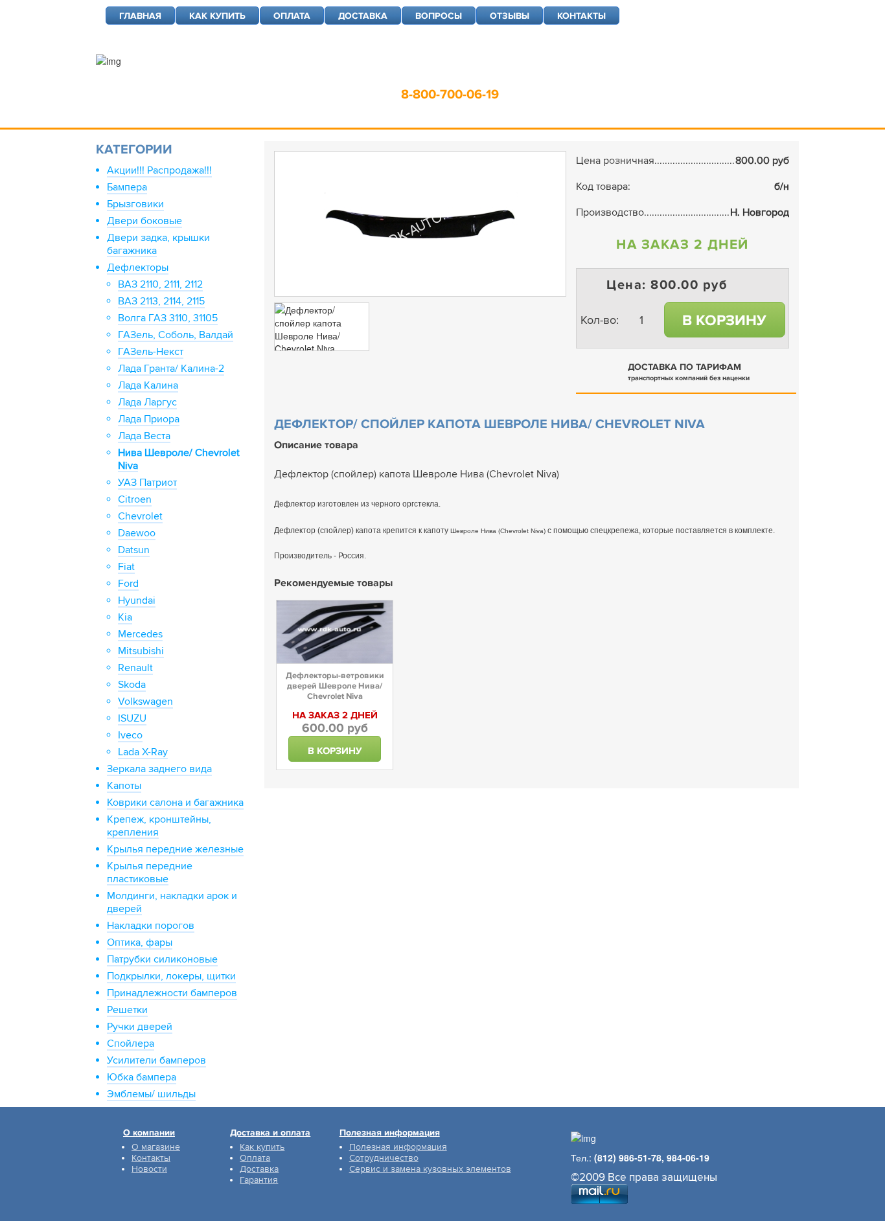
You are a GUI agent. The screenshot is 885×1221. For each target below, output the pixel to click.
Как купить (262, 1146)
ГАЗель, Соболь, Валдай (175, 334)
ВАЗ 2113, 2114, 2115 (161, 301)
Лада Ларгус (147, 402)
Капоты (124, 785)
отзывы (509, 15)
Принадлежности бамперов (172, 993)
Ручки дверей (139, 1026)
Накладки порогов (150, 925)
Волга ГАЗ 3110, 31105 (168, 318)
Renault (135, 667)
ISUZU (132, 718)
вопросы (438, 15)
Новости (149, 1168)
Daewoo (136, 533)
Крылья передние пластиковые (149, 872)
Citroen (135, 499)
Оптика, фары (139, 942)
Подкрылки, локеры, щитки (171, 976)
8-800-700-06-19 (450, 94)
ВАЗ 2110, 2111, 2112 (160, 284)
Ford (128, 583)
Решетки (127, 1009)
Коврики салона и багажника (175, 802)
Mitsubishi (141, 651)
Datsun (134, 549)
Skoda (132, 684)
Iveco (130, 735)
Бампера (127, 187)
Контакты (151, 1157)
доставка (362, 15)
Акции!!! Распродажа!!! (159, 170)
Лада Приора (148, 419)
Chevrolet (140, 516)
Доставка (259, 1168)
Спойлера (130, 1043)
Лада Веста (144, 435)
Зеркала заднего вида (159, 768)
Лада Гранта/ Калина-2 (171, 368)
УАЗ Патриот (147, 482)
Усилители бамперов (156, 1060)
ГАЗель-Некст (150, 351)
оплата (291, 15)
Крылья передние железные (175, 849)
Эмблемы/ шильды (151, 1094)
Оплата (255, 1157)
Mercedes (140, 634)
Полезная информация (398, 1146)
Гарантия (259, 1179)
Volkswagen (145, 701)
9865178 (479, 74)
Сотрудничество (384, 1157)
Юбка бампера (141, 1077)
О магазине (156, 1146)
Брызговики (135, 204)
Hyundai (136, 600)
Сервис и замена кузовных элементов (430, 1168)
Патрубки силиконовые (162, 959)
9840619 (545, 74)
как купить (217, 15)
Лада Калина (148, 385)
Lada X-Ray (143, 752)
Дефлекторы (137, 267)
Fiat (126, 566)
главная (140, 15)
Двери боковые (144, 220)
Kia (125, 617)
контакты (581, 15)
